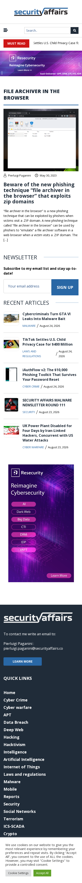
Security (29, 412)
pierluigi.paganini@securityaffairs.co (33, 648)
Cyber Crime (31, 386)
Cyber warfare (33, 447)
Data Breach (15, 722)
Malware (29, 326)
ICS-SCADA (13, 826)
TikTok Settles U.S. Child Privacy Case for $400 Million (48, 342)
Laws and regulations (32, 353)
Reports (11, 796)
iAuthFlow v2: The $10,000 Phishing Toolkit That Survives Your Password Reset (49, 374)
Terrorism (13, 818)
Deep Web (13, 729)
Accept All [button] (42, 873)
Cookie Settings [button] (18, 873)
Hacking (11, 737)
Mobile (10, 789)
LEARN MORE (23, 661)
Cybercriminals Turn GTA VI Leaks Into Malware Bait (47, 316)
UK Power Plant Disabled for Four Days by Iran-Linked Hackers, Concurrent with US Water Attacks (48, 433)
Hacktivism (14, 744)
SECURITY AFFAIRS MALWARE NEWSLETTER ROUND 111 (47, 402)
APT (7, 714)
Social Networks (19, 811)
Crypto (10, 833)
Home (9, 692)
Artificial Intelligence (23, 759)
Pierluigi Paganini (19, 175)
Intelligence (15, 752)
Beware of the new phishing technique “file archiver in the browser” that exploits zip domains (39, 193)
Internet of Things (21, 766)
